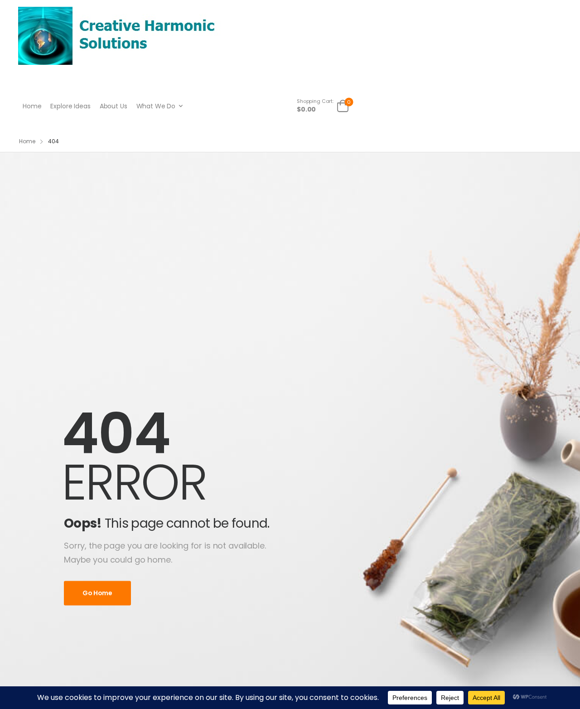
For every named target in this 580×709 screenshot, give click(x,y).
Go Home (97, 592)
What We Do (156, 106)
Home (32, 106)
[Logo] (119, 35)
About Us (113, 106)
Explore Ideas (70, 106)
